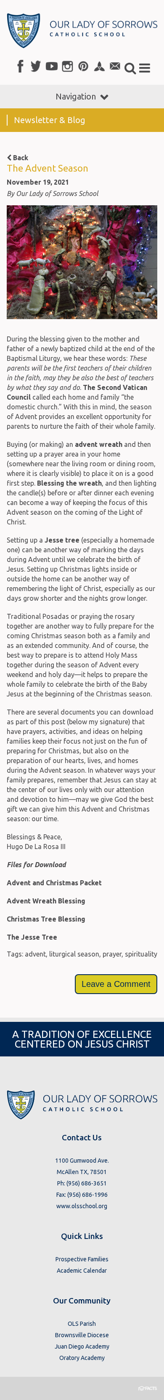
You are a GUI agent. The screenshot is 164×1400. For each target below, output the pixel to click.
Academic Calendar (82, 1270)
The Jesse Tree (32, 937)
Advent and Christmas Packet (54, 883)
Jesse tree (62, 540)
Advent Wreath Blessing (46, 901)
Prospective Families (82, 1259)
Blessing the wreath (69, 483)
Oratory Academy (82, 1357)
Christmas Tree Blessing (46, 919)
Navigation (76, 96)
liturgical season (74, 954)
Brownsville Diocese (82, 1335)
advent (35, 954)
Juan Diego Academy (82, 1346)
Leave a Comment (116, 984)
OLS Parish (82, 1323)
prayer (112, 954)
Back (19, 157)
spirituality (141, 954)
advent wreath (98, 444)
